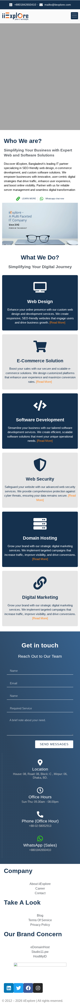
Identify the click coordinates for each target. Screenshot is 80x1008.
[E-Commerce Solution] (40, 346)
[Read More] (57, 322)
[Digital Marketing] (40, 583)
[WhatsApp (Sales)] (40, 838)
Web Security (40, 479)
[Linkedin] (9, 988)
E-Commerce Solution (40, 360)
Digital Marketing (40, 597)
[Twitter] (18, 988)
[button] (74, 15)
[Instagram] (38, 988)
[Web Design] (40, 287)
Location (40, 769)
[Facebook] (28, 988)
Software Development (40, 419)
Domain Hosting (40, 538)
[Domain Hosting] (40, 523)
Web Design (40, 301)
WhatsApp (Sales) (40, 845)
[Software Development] (40, 405)
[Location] (40, 762)
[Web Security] (40, 464)
